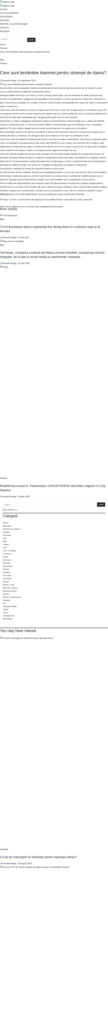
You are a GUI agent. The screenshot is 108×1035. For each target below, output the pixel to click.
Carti (5, 548)
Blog (2, 59)
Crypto (5, 557)
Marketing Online (10, 591)
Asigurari (6, 532)
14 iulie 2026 (23, 237)
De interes (6, 16)
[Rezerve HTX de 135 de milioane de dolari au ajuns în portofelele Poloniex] (54, 971)
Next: (31, 206)
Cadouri (6, 544)
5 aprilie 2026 (24, 496)
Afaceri (6, 523)
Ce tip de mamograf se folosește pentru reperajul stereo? (38, 857)
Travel (5, 613)
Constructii (7, 554)
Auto (5, 538)
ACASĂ (3, 9)
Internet (6, 582)
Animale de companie (11, 529)
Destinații (6, 563)
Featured (6, 572)
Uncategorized (8, 616)
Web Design (8, 619)
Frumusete (7, 579)
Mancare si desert (10, 588)
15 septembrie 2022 (27, 80)
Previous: (46, 199)
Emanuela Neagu (9, 80)
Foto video (7, 575)
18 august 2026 (25, 863)
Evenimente (8, 566)
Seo (4, 603)
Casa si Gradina (9, 13)
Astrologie (7, 535)
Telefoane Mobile (10, 606)
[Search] (1, 35)
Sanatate (6, 600)
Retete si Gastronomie (13, 24)
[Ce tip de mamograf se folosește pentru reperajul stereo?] (54, 741)
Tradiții (4, 27)
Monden (5, 31)
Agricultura (7, 526)
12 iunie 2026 (24, 263)
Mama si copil (8, 585)
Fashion (4, 20)
